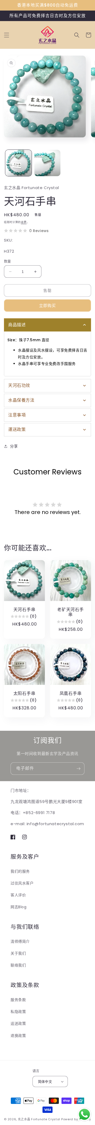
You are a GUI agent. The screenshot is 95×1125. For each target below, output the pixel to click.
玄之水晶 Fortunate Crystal (39, 1119)
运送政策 (18, 1023)
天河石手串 (24, 609)
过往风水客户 (22, 883)
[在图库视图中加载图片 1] (18, 163)
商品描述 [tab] (17, 325)
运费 (23, 222)
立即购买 (47, 305)
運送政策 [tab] (17, 429)
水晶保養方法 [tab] (21, 400)
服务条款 (18, 999)
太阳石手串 (24, 693)
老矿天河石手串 (70, 612)
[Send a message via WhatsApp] (84, 1114)
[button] (6, 35)
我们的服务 (20, 871)
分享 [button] (14, 446)
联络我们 (18, 965)
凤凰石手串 (71, 693)
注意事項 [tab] (17, 415)
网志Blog (19, 907)
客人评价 (18, 895)
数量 (7, 261)
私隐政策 (18, 1011)
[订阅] (78, 768)
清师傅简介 (20, 941)
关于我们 (18, 953)
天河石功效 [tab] (19, 385)
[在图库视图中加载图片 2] (47, 163)
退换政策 (18, 1035)
